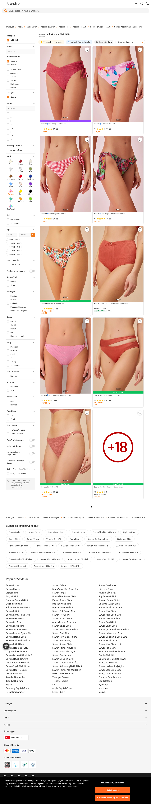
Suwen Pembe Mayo (62, 640)
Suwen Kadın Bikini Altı (118, 517)
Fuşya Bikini (75, 539)
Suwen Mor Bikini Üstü (17, 647)
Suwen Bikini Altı (16, 552)
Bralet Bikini (14, 539)
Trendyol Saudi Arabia (110, 677)
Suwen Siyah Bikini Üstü (18, 666)
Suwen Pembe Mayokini (64, 647)
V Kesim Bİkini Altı (54, 539)
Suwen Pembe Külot (62, 655)
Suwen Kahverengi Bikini (111, 633)
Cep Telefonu (105, 680)
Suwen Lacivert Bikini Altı (78, 559)
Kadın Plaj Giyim (48, 27)
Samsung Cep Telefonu (17, 688)
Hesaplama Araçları (15, 691)
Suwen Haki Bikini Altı (70, 566)
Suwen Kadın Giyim (51, 517)
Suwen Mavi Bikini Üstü (110, 644)
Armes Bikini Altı (14, 673)
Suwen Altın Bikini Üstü (110, 614)
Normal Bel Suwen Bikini (98, 539)
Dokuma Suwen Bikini (109, 603)
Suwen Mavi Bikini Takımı (64, 636)
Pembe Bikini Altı (107, 655)
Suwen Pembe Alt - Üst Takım (66, 669)
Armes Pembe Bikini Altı (64, 622)
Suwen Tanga (33, 539)
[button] (20, 36)
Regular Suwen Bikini (70, 545)
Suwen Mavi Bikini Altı (128, 552)
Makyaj (102, 691)
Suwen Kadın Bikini (96, 517)
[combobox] (130, 42)
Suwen (41, 34)
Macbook (103, 688)
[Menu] (4, 4)
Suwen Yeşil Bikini (61, 633)
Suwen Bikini (12, 611)
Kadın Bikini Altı (79, 27)
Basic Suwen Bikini (61, 603)
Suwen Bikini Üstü (15, 644)
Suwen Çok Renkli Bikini (64, 611)
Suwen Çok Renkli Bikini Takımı (114, 629)
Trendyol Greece (60, 677)
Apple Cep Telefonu (62, 688)
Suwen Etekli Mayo (56, 532)
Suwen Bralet (15, 532)
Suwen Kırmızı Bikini (62, 644)
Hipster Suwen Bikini (62, 607)
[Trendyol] (13, 4)
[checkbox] (11, 162)
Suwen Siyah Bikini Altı (44, 566)
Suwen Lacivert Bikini (109, 618)
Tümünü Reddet (113, 790)
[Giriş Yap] (135, 4)
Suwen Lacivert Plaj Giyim (111, 666)
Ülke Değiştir (9, 731)
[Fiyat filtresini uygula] (33, 235)
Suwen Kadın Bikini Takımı (65, 629)
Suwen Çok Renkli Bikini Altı (43, 552)
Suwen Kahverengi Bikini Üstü (67, 666)
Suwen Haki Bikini (15, 618)
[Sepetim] (147, 4)
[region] (75, 790)
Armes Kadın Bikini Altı (110, 673)
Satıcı (6, 717)
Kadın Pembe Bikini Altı (100, 27)
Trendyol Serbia (60, 680)
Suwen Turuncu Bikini (17, 629)
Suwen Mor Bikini (61, 614)
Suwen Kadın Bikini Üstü (18, 640)
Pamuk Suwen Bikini (45, 545)
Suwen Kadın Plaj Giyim (73, 517)
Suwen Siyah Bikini (108, 625)
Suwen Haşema (78, 532)
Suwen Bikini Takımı (62, 618)
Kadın (20, 27)
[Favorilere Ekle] (87, 49)
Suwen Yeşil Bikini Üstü (110, 669)
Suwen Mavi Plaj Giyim (17, 658)
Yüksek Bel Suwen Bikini (18, 607)
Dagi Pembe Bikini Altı (16, 651)
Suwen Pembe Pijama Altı (18, 633)
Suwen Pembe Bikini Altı (97, 545)
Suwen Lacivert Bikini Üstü (19, 655)
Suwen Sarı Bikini (107, 622)
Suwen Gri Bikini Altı (17, 566)
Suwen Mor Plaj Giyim (16, 669)
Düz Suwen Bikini (14, 603)
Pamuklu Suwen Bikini (18, 545)
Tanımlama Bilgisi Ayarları (112, 783)
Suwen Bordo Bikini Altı (110, 607)
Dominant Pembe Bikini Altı (112, 658)
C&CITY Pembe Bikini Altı (18, 662)
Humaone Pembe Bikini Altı (112, 651)
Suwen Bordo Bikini (108, 640)
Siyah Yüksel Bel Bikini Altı (104, 532)
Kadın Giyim (32, 27)
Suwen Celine (34, 532)
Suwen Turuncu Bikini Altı (100, 552)
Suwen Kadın (33, 517)
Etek (54, 684)
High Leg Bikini (129, 532)
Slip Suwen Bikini (124, 539)
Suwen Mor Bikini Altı (72, 552)
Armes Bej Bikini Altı (108, 662)
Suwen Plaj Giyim (107, 647)
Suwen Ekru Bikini (15, 625)
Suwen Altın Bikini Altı (50, 559)
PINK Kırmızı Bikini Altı (63, 673)
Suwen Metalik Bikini (16, 636)
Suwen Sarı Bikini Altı (106, 559)
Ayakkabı (103, 684)
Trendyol (10, 27)
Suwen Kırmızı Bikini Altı (18, 614)
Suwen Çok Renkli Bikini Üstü (113, 636)
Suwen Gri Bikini (14, 622)
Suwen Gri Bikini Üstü (63, 658)
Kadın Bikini (64, 27)
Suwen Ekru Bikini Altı (132, 559)
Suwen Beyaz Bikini (61, 625)
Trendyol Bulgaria (14, 680)
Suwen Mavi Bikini (107, 611)
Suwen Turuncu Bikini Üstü (65, 662)
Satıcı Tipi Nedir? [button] (25, 469)
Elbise (9, 684)
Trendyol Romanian (15, 677)
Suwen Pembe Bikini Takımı (21, 559)
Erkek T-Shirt (58, 691)
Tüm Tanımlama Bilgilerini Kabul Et (112, 798)
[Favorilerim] (141, 4)
